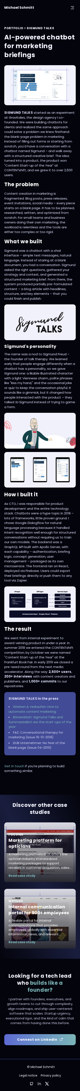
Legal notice (28, 1075)
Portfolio (13, 28)
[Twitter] (47, 1084)
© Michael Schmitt (41, 1067)
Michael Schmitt (19, 7)
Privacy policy (51, 1075)
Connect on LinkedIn (37, 1039)
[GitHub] (31, 1084)
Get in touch (14, 766)
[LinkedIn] (39, 1083)
